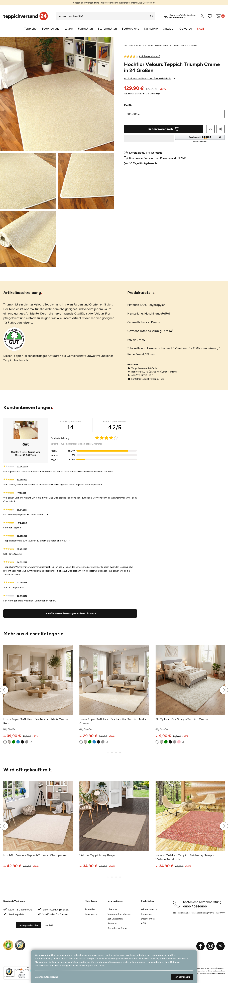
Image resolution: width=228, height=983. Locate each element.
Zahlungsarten (115, 918)
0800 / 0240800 (195, 906)
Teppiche (140, 45)
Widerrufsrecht (149, 909)
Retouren (112, 923)
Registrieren (91, 913)
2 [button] (111, 752)
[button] (200, 138)
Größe (128, 104)
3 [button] (116, 752)
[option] (114, 2)
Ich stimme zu (182, 976)
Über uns (112, 909)
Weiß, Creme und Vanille (185, 45)
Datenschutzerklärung (46, 976)
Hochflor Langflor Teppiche (159, 45)
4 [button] (120, 752)
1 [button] (107, 752)
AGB (143, 923)
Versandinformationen (119, 913)
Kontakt (49, 925)
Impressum (147, 913)
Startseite (128, 45)
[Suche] (151, 16)
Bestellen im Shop (117, 928)
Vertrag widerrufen (29, 925)
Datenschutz (148, 918)
